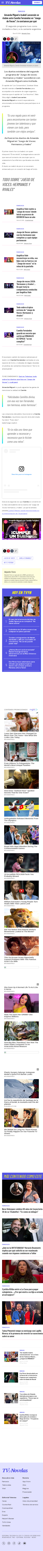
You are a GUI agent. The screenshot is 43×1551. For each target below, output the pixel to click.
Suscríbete (37, 2)
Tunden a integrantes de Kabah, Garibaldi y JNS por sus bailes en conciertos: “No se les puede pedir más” (22, 641)
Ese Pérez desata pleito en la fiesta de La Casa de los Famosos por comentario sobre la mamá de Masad (29, 1376)
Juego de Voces (9, 558)
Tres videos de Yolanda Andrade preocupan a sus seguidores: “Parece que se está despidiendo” (29, 1397)
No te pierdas (8, 562)
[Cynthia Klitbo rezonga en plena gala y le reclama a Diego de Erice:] (11, 1419)
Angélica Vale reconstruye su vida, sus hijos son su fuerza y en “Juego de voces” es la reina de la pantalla (27, 261)
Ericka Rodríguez (29, 220)
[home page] (13, 2)
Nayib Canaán (27, 269)
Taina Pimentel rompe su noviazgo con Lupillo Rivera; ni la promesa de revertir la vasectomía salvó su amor (22, 1333)
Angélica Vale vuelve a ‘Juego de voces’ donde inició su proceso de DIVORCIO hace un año (26, 212)
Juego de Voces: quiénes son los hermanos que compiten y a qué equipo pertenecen (27, 236)
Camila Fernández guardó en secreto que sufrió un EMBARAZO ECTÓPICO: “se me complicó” (26, 336)
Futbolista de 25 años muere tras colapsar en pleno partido (23, 630)
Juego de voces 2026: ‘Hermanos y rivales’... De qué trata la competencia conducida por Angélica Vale (26, 287)
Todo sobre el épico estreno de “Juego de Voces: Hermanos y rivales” (25, 311)
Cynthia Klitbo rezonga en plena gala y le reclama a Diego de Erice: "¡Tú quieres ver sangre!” (29, 1418)
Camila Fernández (25, 558)
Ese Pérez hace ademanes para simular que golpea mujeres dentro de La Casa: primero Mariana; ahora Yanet (22, 665)
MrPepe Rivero (23, 1363)
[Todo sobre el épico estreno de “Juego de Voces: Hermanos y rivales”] (9, 310)
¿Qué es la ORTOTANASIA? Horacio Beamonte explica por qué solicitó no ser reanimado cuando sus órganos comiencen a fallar (21, 1250)
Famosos (21, 11)
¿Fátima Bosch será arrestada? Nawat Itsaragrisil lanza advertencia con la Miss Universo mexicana (22, 653)
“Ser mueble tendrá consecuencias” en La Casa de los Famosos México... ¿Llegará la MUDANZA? (29, 1356)
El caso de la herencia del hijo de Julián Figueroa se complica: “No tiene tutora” (22, 621)
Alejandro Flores (26, 33)
